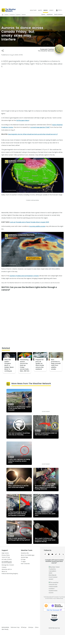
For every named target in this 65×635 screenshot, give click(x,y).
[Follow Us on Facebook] (45, 554)
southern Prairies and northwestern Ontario (24, 276)
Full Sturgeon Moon (22, 120)
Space (18, 14)
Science (12, 14)
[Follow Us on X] (63, 554)
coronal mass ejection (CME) (40, 127)
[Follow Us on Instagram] (49, 554)
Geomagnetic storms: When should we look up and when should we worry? (33, 134)
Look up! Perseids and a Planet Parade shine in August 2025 (29, 222)
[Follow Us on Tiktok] (56, 554)
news (6, 14)
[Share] (2, 51)
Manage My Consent (8, 565)
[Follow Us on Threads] (59, 554)
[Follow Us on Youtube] (52, 554)
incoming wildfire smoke (37, 226)
